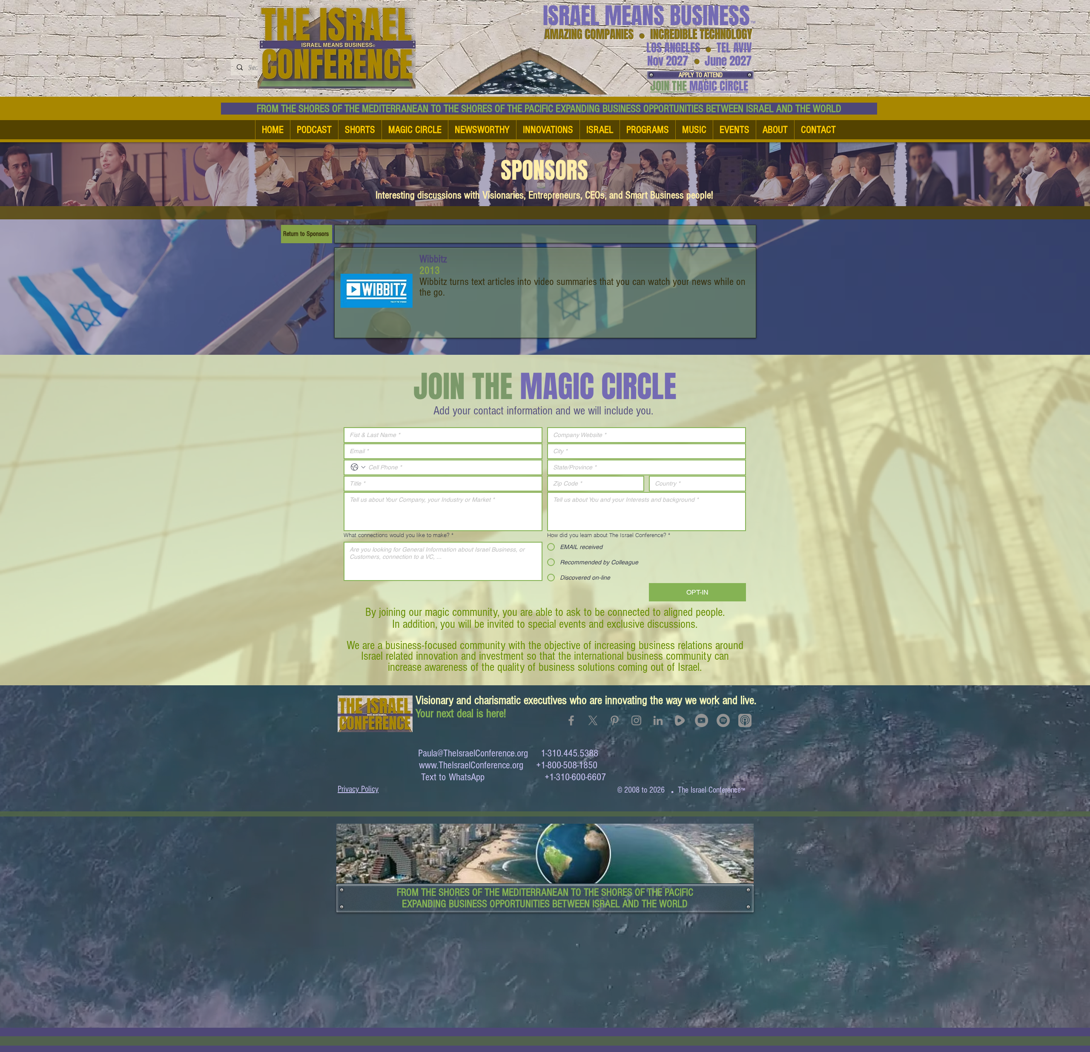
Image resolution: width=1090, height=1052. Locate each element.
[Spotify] (723, 720)
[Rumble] (679, 720)
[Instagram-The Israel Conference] (636, 720)
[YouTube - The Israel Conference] (701, 720)
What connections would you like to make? (398, 535)
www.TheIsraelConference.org (471, 765)
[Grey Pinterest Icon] (614, 720)
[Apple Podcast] (745, 720)
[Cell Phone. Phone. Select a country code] (358, 467)
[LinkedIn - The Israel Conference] (658, 720)
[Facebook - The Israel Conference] (571, 720)
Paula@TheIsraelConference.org (473, 753)
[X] (593, 720)
